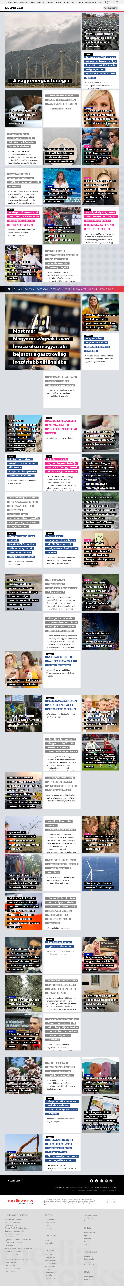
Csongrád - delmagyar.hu (14, 1231)
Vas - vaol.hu (10, 1266)
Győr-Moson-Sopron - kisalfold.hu (18, 1240)
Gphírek (66, 2)
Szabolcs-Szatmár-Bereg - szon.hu (18, 1260)
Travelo (58, 2)
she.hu (86, 1244)
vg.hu (47, 1240)
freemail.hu (88, 1256)
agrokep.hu (49, 1243)
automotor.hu (50, 1258)
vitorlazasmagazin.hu (92, 1215)
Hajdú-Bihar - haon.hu (13, 1242)
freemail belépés (110, 8)
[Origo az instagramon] (101, 1180)
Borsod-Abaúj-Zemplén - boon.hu (18, 1228)
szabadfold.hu (50, 1222)
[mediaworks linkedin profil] (113, 1201)
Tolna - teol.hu (10, 1263)
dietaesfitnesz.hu (51, 1278)
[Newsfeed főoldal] (14, 1180)
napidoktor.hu (50, 1269)
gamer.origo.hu (50, 1263)
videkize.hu (88, 1218)
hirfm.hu (87, 1280)
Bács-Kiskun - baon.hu (13, 1219)
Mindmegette (23, 2)
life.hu (86, 1241)
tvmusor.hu (88, 1221)
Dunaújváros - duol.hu (13, 1234)
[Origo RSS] (110, 1180)
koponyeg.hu (89, 1259)
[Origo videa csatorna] (106, 1180)
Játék (100, 2)
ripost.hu (87, 1236)
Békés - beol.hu (11, 1225)
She (73, 2)
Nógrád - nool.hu (11, 1254)
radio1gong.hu (89, 1277)
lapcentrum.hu (89, 1265)
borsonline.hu (89, 1233)
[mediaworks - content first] (20, 1202)
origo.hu (48, 1228)
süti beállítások (93, 1187)
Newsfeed (40, 2)
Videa (33, 2)
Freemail (50, 2)
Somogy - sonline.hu (13, 1257)
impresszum (103, 1187)
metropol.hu (88, 1238)
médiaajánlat (112, 1187)
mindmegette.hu (51, 1272)
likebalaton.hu (50, 1266)
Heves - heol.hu (11, 1245)
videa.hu (87, 1262)
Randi (81, 2)
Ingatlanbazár (90, 2)
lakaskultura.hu (50, 1261)
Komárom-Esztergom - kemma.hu (18, 1251)
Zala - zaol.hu (10, 1271)
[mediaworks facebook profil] (107, 1201)
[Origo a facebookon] (91, 1180)
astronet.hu (49, 1255)
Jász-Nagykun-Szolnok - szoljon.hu (18, 1248)
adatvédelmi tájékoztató (62, 1187)
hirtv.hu (47, 1225)
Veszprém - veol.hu (12, 1268)
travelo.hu (48, 1275)
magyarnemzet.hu (51, 1219)
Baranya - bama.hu (12, 1222)
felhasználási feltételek (79, 1187)
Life (15, 2)
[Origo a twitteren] (96, 1180)
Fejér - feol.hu (10, 1237)
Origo (10, 2)
